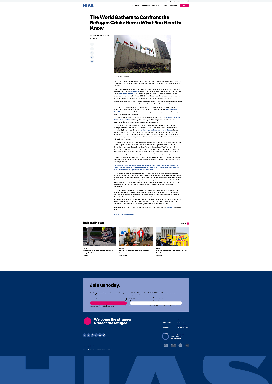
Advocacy (117, 214)
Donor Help (110, 349)
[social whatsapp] (92, 61)
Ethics (164, 325)
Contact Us (185, 1)
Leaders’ (169, 117)
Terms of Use (93, 349)
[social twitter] (92, 48)
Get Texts (155, 303)
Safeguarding (180, 322)
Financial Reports (181, 325)
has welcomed (135, 91)
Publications (166, 327)
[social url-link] (92, 57)
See (183, 223)
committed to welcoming (126, 94)
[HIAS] (108, 321)
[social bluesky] (104, 335)
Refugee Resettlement (127, 214)
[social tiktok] (96, 335)
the (167, 109)
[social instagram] (88, 335)
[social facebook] (92, 44)
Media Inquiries (167, 322)
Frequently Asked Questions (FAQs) (173, 1)
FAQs (178, 320)
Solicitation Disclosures (101, 349)
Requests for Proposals (183, 327)
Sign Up (108, 303)
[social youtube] (100, 335)
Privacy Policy (86, 349)
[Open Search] (188, 1)
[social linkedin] (92, 53)
